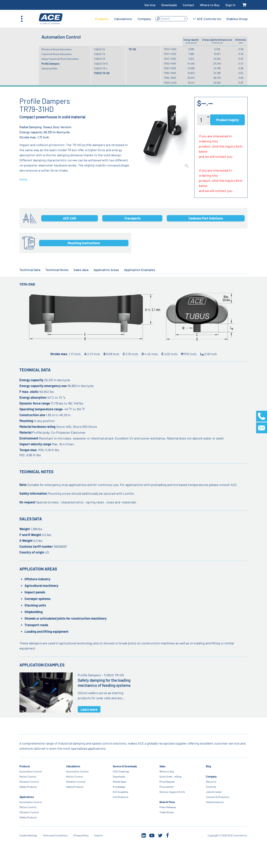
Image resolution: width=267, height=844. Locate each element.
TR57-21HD (170, 68)
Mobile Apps (119, 781)
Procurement (166, 786)
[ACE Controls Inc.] (50, 18)
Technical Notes (56, 270)
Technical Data (29, 270)
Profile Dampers (50, 63)
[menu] (123, 18)
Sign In (230, 5)
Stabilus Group (237, 19)
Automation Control (30, 771)
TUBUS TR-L (101, 68)
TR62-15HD (170, 72)
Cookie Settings (28, 835)
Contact (188, 5)
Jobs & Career (214, 791)
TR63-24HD (170, 82)
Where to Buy (210, 5)
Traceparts (132, 218)
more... (24, 179)
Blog (208, 766)
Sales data (81, 270)
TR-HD (132, 49)
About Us (211, 781)
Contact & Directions (217, 796)
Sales (162, 766)
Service (149, 5)
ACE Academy (120, 791)
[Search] (184, 18)
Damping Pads (49, 68)
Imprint (98, 835)
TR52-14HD (170, 63)
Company (211, 776)
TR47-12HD (170, 53)
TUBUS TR (99, 58)
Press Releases (167, 807)
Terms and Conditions (55, 835)
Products (24, 766)
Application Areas (106, 270)
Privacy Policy (80, 835)
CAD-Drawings (121, 771)
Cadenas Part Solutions (206, 218)
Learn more (89, 709)
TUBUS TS (99, 54)
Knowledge (119, 786)
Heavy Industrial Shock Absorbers (60, 58)
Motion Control (27, 776)
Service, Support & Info (172, 791)
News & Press (167, 802)
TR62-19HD (170, 77)
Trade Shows (166, 812)
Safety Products (28, 786)
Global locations (215, 802)
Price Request (167, 781)
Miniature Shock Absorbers (56, 49)
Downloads (169, 5)
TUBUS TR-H (101, 63)
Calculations (73, 766)
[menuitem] (101, 18)
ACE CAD (69, 218)
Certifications (120, 796)
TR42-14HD (170, 49)
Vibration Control (29, 781)
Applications (26, 796)
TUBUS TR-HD (102, 73)
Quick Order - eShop (170, 776)
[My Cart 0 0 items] (244, 5)
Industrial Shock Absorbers (56, 54)
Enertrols (211, 786)
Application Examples (139, 270)
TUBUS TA (99, 49)
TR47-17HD (170, 58)
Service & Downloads (125, 766)
